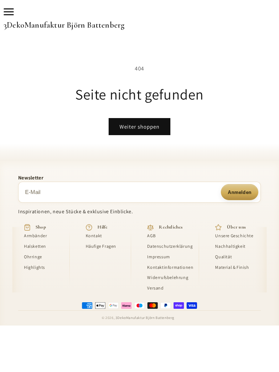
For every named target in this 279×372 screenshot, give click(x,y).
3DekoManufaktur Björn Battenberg (64, 25)
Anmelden (239, 192)
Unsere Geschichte (234, 236)
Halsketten (35, 246)
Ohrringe (33, 257)
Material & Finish (232, 267)
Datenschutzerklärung (170, 246)
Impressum (158, 257)
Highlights (34, 267)
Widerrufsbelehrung (167, 277)
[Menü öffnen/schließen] (10, 11)
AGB (151, 236)
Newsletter (30, 177)
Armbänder (35, 236)
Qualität (223, 257)
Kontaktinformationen (170, 267)
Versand (155, 288)
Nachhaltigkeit (230, 246)
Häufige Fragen (101, 246)
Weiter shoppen (139, 126)
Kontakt (94, 236)
